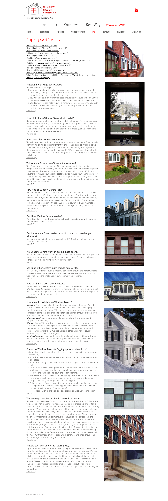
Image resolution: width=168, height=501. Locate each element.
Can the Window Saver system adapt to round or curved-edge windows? (58, 60)
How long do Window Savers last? (41, 55)
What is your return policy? (38, 78)
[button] (136, 10)
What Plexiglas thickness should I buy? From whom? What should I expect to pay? (62, 75)
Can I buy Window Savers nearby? (41, 58)
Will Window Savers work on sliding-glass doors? (48, 63)
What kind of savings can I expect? (41, 46)
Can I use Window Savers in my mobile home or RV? (49, 65)
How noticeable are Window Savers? (42, 51)
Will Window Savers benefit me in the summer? (47, 53)
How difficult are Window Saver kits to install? (46, 48)
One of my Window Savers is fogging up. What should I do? (52, 73)
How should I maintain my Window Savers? (45, 70)
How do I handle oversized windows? (42, 68)
